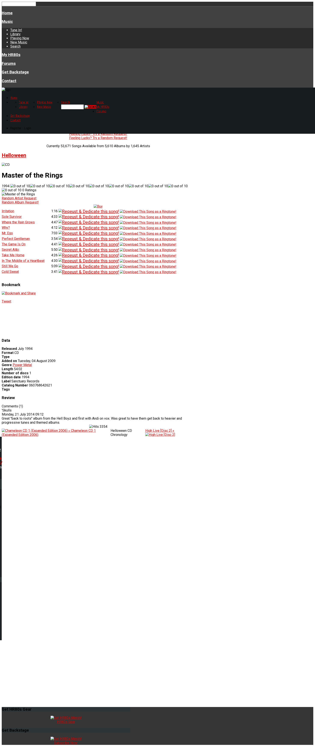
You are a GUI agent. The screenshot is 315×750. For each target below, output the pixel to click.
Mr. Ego (7, 233)
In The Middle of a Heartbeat (23, 261)
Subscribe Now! (66, 743)
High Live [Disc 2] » (159, 431)
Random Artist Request (19, 198)
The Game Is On (14, 244)
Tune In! (16, 30)
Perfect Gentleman (16, 239)
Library (15, 34)
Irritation (8, 211)
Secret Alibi (10, 250)
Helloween (14, 155)
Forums (9, 63)
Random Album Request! (20, 202)
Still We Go (10, 266)
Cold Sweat (10, 272)
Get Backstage (15, 72)
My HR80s (11, 54)
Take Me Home (13, 255)
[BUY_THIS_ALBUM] (98, 206)
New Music (18, 42)
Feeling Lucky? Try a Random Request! (98, 134)
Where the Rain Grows (18, 222)
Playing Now (19, 38)
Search (15, 46)
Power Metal (22, 365)
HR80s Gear (66, 722)
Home (7, 13)
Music (7, 21)
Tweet (6, 301)
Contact (9, 81)
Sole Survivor (12, 217)
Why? (6, 228)
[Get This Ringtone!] (148, 211)
